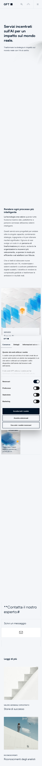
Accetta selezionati (21, 418)
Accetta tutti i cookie (21, 411)
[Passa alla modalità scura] (28, 4)
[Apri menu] (37, 4)
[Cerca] (22, 4)
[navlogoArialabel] (8, 4)
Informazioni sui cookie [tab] (31, 344)
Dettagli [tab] (16, 344)
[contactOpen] (21, 632)
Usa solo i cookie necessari (21, 425)
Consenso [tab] (6, 344)
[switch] (36, 388)
